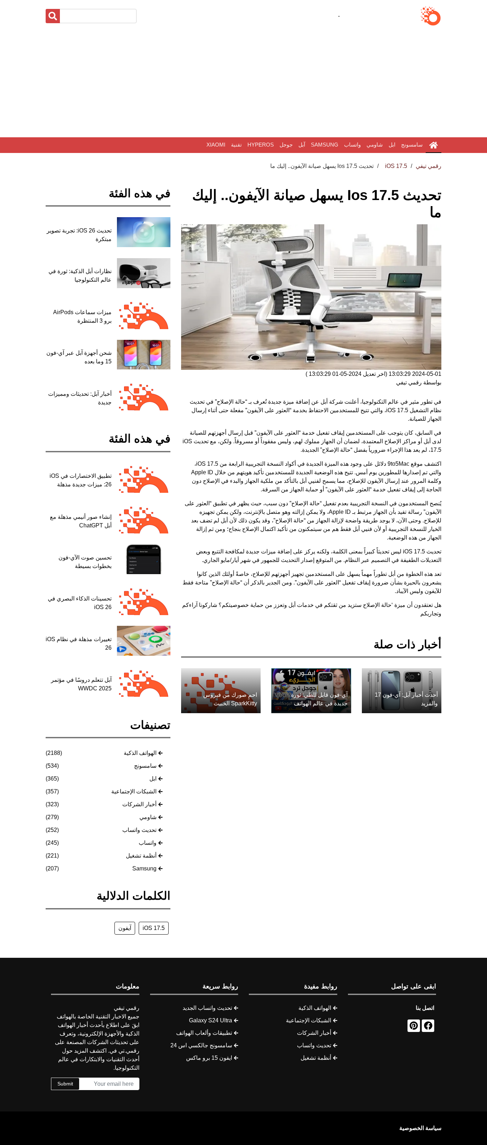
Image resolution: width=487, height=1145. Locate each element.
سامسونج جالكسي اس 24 (201, 1045)
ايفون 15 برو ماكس (209, 1058)
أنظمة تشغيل (141, 856)
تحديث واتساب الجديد (207, 1008)
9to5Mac (398, 464)
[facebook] (428, 1025)
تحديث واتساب (139, 830)
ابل (392, 145)
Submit (65, 1084)
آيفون (124, 928)
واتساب (352, 145)
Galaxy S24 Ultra (210, 1020)
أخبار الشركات (139, 804)
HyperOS (260, 145)
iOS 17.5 (154, 928)
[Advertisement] (243, 82)
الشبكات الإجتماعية (134, 791)
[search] (53, 16)
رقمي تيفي (428, 166)
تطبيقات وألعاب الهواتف (204, 1033)
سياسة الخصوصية (420, 1128)
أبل (324, 402)
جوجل (286, 145)
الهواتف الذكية (140, 753)
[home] (433, 145)
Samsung (324, 145)
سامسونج (412, 145)
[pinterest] (413, 1025)
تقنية (236, 145)
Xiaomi (215, 145)
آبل (301, 145)
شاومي (374, 145)
